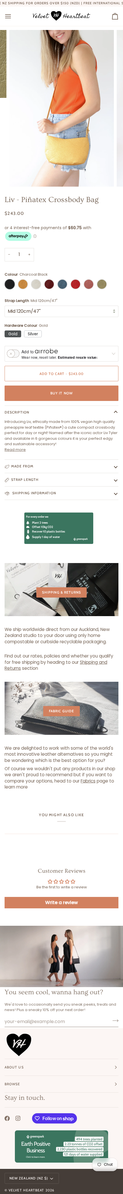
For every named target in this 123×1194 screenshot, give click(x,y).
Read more (15, 449)
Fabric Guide (61, 711)
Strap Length (25, 479)
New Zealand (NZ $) (28, 1178)
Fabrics (88, 781)
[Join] (113, 1020)
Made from (22, 466)
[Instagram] (18, 1118)
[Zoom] (20, 176)
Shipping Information (33, 493)
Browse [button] (12, 1084)
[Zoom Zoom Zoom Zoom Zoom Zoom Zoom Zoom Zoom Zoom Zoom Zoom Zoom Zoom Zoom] (61, 108)
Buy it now (61, 393)
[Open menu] (13, 16)
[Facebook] (7, 1118)
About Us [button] (14, 1067)
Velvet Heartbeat (26, 1190)
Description (17, 412)
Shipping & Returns (61, 592)
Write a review (61, 902)
